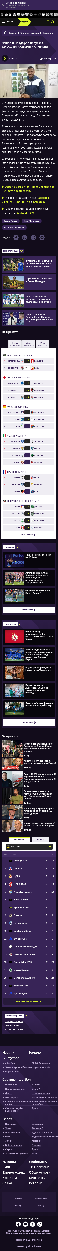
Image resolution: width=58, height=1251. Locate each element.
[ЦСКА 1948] (10, 15)
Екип (6, 1167)
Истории (9, 1161)
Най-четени (10, 624)
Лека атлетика (12, 1132)
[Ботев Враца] (56, 15)
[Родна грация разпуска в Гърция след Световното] (28, 672)
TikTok (26, 202)
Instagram (39, 202)
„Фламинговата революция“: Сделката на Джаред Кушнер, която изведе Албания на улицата (39, 747)
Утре (43, 344)
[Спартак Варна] (27, 15)
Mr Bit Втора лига (23, 501)
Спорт (7, 1119)
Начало (13, 33)
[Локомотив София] (48, 15)
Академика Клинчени (14, 227)
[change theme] (53, 22)
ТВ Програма (39, 1167)
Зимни (8, 1141)
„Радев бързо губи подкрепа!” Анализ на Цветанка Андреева (39, 824)
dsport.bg (13, 58)
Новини (8, 1052)
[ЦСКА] (6, 15)
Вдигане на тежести (42, 1132)
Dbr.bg (41, 1205)
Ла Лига (17, 407)
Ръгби (35, 1153)
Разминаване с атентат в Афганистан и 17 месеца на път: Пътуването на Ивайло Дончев (38, 795)
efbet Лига (19, 355)
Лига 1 (16, 472)
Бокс (7, 1136)
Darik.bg (18, 1198)
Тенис (8, 1128)
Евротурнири (12, 1071)
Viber (5, 202)
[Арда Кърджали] (19, 15)
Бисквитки (37, 1178)
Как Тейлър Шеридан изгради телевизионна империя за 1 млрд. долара (39, 811)
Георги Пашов (10, 221)
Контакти (9, 1178)
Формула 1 (37, 1128)
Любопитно (38, 1161)
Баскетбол (37, 1124)
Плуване (36, 1145)
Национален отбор (41, 1067)
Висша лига (18, 378)
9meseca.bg (41, 1198)
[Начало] (5, 33)
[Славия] (31, 15)
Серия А (16, 436)
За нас (7, 1183)
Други (35, 1108)
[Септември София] (35, 14)
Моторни (36, 1141)
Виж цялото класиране (27, 1001)
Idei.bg (18, 1205)
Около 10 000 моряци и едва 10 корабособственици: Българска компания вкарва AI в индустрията (40, 778)
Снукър (9, 1149)
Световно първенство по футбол (18, 1102)
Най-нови (9, 547)
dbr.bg (26, 755)
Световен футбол (29, 33)
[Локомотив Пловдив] (43, 15)
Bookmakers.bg (12, 1025)
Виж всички (27, 535)
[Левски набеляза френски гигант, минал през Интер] (28, 708)
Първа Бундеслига (14, 1089)
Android (22, 213)
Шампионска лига (41, 1093)
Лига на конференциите (44, 1097)
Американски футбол (16, 1153)
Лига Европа (11, 1097)
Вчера (15, 344)
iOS (32, 213)
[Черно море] (52, 15)
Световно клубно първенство (14, 1109)
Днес (29, 344)
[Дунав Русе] (39, 15)
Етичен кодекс (13, 1172)
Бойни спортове (13, 1145)
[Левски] (14, 15)
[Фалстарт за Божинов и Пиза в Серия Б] (28, 596)
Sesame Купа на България (18, 1067)
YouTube (14, 202)
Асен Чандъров (31, 221)
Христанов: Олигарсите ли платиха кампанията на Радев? (40, 762)
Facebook (43, 197)
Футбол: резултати (14, 1029)
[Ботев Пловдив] (23, 15)
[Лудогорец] (2, 15)
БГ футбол (11, 1058)
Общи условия (41, 1172)
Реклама (36, 1183)
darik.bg (27, 768)
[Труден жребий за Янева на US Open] (28, 560)
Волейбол (10, 1124)
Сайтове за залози (14, 1021)
